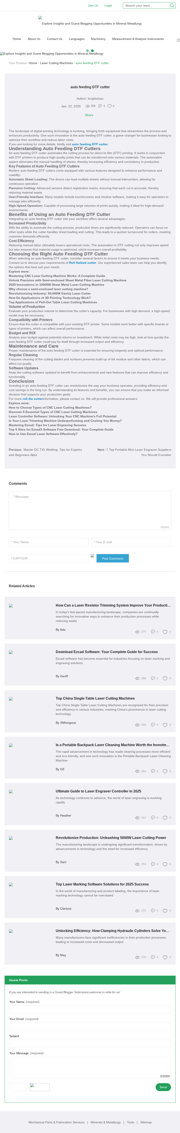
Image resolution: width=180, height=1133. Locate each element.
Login (108, 5)
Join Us (93, 5)
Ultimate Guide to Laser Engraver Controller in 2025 (98, 791)
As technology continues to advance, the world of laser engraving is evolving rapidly (109, 800)
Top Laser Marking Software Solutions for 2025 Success (102, 884)
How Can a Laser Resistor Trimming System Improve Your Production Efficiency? (113, 605)
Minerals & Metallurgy (106, 1122)
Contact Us (54, 39)
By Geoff (62, 676)
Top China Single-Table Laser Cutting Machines (95, 698)
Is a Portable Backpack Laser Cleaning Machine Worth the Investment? (113, 745)
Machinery (98, 39)
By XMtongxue (66, 722)
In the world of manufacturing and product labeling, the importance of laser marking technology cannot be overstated (107, 893)
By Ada (60, 629)
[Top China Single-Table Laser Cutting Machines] (31, 698)
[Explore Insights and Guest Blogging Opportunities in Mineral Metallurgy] (90, 23)
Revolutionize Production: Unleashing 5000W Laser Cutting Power (111, 838)
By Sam (61, 862)
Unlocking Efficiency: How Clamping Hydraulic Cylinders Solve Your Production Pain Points (113, 931)
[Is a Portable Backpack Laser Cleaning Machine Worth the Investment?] (31, 745)
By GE (60, 769)
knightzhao (95, 98)
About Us (34, 39)
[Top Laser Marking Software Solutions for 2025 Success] (31, 884)
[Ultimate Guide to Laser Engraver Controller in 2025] (31, 791)
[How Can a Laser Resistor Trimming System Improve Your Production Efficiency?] (31, 605)
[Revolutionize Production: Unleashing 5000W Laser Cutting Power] (31, 838)
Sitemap (146, 1122)
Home (17, 39)
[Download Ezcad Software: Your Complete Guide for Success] (31, 652)
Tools (131, 1122)
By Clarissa (63, 908)
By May (61, 955)
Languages (77, 39)
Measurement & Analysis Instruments (138, 39)
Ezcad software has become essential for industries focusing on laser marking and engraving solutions (113, 661)
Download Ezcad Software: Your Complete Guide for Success (107, 652)
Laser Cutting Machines (56, 63)
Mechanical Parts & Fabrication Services (57, 1122)
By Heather (63, 815)
